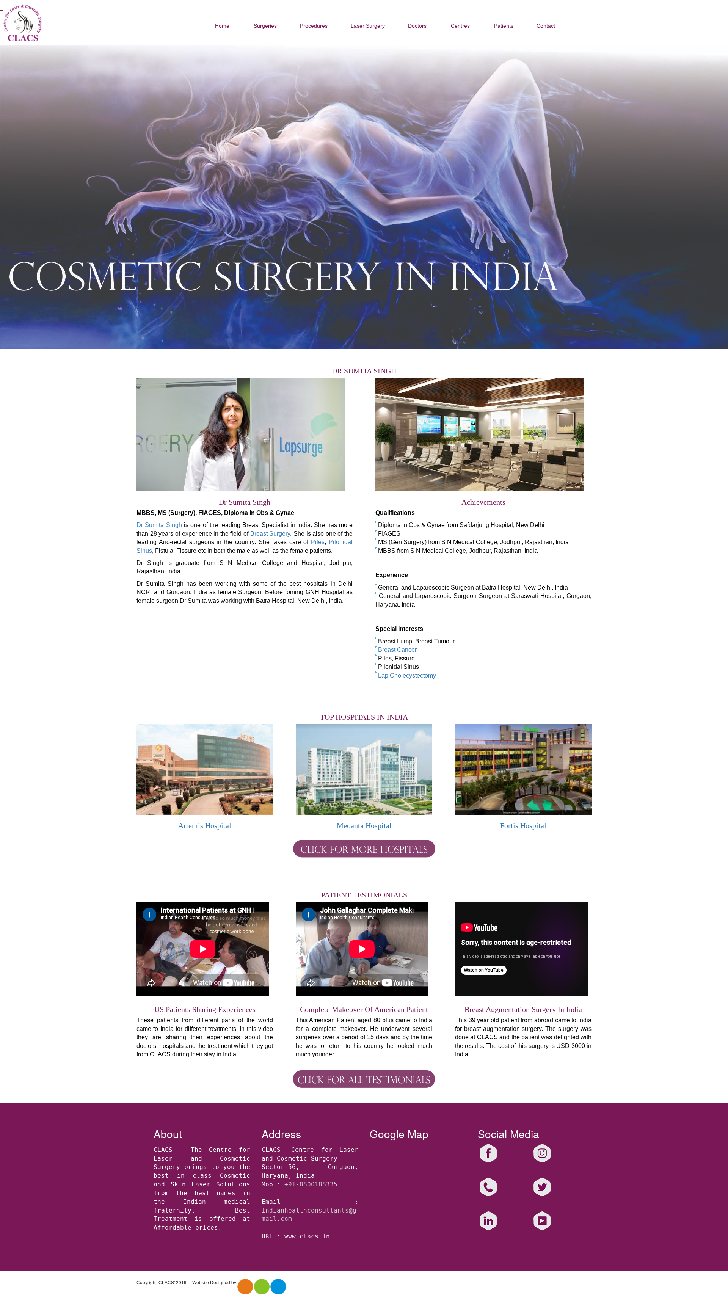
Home (222, 26)
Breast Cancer (397, 649)
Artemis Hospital (204, 825)
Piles (318, 542)
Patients (503, 26)
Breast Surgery (270, 533)
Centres (460, 26)
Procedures (314, 26)
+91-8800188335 (310, 1184)
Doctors (417, 26)
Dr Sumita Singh (159, 525)
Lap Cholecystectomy (407, 675)
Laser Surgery (368, 26)
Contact (546, 26)
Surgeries (265, 26)
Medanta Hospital (364, 825)
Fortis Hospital (523, 825)
